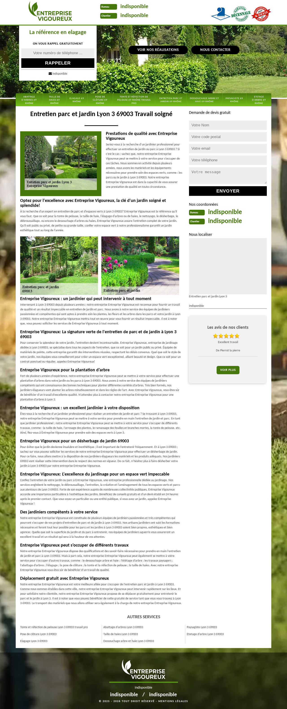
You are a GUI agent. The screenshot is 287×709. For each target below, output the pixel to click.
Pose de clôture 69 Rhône (100, 100)
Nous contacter (215, 50)
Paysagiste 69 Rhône (234, 100)
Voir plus (228, 370)
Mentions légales (173, 701)
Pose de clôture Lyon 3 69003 (38, 634)
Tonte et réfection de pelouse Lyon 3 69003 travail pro (54, 627)
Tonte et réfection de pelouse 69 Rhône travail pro (134, 100)
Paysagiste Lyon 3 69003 (202, 627)
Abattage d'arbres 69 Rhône (29, 100)
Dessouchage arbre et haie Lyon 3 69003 (128, 641)
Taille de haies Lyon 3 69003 (120, 634)
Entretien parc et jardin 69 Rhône (170, 100)
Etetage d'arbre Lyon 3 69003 (205, 634)
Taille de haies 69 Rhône (54, 100)
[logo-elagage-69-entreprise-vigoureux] (50, 12)
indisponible (134, 6)
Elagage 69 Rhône (77, 100)
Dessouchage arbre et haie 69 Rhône (204, 100)
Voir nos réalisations (158, 50)
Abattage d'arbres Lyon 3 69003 (123, 627)
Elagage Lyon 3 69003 (33, 641)
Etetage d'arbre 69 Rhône (259, 100)
